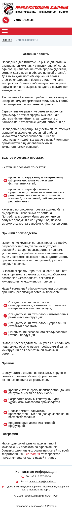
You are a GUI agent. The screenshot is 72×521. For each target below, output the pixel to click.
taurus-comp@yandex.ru (42, 481)
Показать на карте (39, 489)
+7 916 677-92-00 (23, 20)
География (32, 454)
